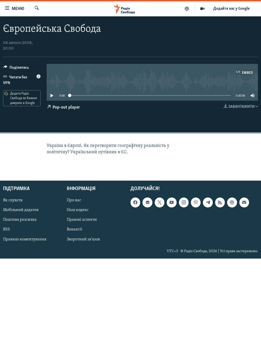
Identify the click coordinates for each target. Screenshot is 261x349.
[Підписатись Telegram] (208, 202)
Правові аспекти (82, 220)
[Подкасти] (187, 8)
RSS (6, 230)
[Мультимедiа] (202, 8)
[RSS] (220, 202)
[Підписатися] (244, 202)
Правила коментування (24, 239)
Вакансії (74, 230)
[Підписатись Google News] (147, 202)
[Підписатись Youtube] (171, 202)
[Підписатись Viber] (196, 202)
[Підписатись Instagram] (184, 202)
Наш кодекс (77, 210)
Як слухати (13, 201)
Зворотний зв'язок (83, 239)
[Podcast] (232, 202)
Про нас (74, 201)
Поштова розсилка (20, 220)
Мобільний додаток (21, 210)
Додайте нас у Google (231, 9)
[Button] (16, 69)
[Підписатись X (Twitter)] (159, 202)
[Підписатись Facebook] (135, 202)
